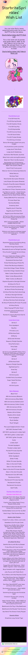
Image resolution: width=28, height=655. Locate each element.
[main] (14, 13)
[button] (1, 2)
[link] (14, 636)
